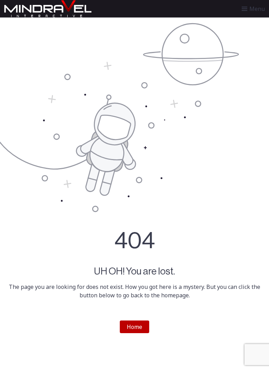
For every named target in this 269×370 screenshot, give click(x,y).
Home (134, 327)
